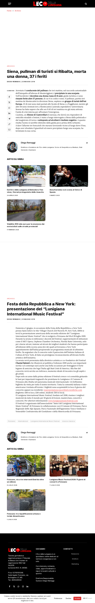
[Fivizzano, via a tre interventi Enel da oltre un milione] (26, 466)
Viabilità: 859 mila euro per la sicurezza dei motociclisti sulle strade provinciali (25, 225)
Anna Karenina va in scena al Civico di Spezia (66, 191)
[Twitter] (9, 102)
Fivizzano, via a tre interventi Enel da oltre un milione (25, 480)
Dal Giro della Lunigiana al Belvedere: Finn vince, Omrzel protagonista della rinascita (25, 191)
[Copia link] (9, 124)
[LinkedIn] (9, 113)
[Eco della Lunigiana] (47, 4)
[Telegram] (9, 118)
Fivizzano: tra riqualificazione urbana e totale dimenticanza (24, 515)
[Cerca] (85, 3)
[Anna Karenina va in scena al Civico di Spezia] (69, 176)
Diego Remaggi (13, 81)
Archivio (11, 66)
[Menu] (9, 3)
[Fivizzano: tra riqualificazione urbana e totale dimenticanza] (26, 500)
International (23, 421)
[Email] (9, 129)
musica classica (68, 421)
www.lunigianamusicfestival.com (63, 400)
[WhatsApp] (9, 107)
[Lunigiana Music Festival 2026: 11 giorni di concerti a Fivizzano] (69, 466)
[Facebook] (9, 97)
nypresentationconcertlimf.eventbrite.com (63, 390)
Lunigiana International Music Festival (45, 421)
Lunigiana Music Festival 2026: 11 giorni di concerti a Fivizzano (67, 480)
